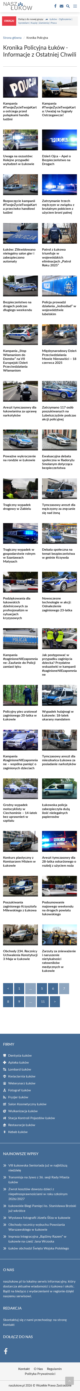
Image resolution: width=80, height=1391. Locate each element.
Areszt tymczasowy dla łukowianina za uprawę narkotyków (20, 411)
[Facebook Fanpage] (55, 6)
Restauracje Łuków (21, 1125)
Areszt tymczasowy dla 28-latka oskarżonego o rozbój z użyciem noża (59, 861)
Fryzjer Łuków (18, 1097)
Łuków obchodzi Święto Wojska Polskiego (38, 1248)
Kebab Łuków (18, 1132)
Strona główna (12, 38)
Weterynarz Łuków (21, 1083)
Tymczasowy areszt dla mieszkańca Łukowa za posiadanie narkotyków (59, 760)
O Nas (38, 1369)
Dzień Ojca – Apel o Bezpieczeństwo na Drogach (56, 160)
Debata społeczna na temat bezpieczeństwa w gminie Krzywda (58, 553)
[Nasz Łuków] (17, 6)
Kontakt (9, 1324)
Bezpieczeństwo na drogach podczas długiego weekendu (17, 306)
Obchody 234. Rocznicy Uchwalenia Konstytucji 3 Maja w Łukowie (20, 955)
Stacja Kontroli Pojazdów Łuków (31, 1118)
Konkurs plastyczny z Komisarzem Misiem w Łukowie (19, 861)
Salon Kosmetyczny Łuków (27, 1104)
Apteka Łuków (18, 1062)
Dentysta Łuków (20, 1055)
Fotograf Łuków (19, 1090)
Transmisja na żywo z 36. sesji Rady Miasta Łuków (38, 1180)
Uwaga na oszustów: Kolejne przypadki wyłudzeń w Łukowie (18, 160)
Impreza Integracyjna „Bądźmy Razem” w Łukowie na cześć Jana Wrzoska (37, 1239)
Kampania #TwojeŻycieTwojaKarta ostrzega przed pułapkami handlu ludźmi (20, 111)
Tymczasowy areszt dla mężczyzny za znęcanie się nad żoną (58, 508)
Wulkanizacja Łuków (23, 1111)
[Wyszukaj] (68, 6)
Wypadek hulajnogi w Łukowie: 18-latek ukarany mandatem (58, 715)
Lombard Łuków (19, 1069)
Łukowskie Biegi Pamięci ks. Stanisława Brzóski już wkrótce (42, 1208)
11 (43, 1001)
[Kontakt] (61, 6)
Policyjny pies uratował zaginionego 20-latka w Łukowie (20, 715)
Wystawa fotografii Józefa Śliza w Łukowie (39, 1217)
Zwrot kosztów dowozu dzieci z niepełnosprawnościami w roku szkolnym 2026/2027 (37, 1194)
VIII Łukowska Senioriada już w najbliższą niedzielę (37, 1168)
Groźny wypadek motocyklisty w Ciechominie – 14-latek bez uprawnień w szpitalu (20, 812)
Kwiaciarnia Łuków (21, 1076)
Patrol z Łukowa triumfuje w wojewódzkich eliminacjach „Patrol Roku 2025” (56, 257)
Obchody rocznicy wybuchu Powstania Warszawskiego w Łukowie (36, 1227)
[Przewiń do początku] (69, 1381)
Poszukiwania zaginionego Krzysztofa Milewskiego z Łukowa (20, 906)
